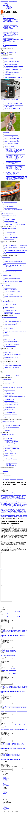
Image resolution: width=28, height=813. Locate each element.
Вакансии (5, 792)
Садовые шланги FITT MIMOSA (13, 168)
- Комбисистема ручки (6, 505)
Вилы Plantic (8, 464)
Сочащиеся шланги (8, 144)
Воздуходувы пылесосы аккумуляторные (13, 69)
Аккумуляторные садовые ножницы (12, 365)
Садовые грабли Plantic (11, 465)
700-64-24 (4, 53)
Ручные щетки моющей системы (11, 427)
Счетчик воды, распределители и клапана (13, 105)
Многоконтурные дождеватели (11, 237)
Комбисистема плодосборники (11, 402)
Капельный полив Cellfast (10, 271)
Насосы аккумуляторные (9, 62)
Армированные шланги (11, 179)
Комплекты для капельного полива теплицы (14, 259)
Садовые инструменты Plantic (6, 805)
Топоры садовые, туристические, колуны (13, 381)
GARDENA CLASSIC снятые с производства (16, 174)
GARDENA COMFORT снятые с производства (16, 176)
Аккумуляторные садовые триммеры (12, 321)
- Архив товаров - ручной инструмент (14, 513)
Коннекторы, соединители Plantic (11, 448)
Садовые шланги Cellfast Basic (12, 152)
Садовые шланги (7, 20)
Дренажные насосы (8, 294)
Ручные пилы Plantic (9, 451)
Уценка (4, 46)
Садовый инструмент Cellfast (10, 414)
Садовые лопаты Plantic (11, 461)
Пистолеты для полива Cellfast (11, 222)
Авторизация (9, 7)
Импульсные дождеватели (10, 234)
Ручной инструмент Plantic (12, 457)
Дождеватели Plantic (8, 455)
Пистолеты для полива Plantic (11, 447)
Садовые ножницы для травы (9, 35)
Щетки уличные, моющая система (12, 425)
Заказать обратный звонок (6, 54)
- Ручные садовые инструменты (12, 510)
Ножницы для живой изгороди (13, 441)
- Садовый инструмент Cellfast (19, 512)
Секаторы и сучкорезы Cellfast (11, 357)
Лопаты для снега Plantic (11, 463)
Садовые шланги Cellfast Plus (12, 158)
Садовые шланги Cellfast (9, 148)
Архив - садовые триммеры (10, 324)
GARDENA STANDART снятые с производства (16, 173)
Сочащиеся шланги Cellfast (12, 162)
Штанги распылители (9, 221)
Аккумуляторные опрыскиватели (11, 71)
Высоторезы (7, 355)
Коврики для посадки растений (11, 404)
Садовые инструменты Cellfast (10, 45)
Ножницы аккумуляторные (10, 67)
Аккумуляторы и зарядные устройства (13, 77)
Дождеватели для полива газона (10, 25)
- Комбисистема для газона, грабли (19, 504)
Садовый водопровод (8, 28)
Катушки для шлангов (9, 204)
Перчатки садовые (8, 409)
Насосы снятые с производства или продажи (14, 297)
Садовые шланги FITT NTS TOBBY (14, 167)
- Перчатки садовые (11, 511)
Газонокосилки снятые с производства (11, 313)
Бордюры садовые (8, 410)
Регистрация (8, 8)
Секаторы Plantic (8, 436)
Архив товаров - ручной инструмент (12, 415)
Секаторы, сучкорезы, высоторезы (10, 34)
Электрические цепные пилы (11, 342)
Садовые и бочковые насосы (10, 289)
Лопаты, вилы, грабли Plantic (10, 460)
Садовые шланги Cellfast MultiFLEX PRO (15, 149)
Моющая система (7, 42)
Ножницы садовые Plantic (10, 440)
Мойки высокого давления (9, 41)
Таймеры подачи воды (9, 248)
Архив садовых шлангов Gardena (11, 172)
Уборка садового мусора (9, 412)
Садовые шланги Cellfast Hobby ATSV (14, 150)
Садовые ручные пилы (9, 339)
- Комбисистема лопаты (16, 508)
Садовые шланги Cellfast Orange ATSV (14, 156)
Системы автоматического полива (10, 26)
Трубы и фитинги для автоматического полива (14, 247)
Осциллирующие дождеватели (11, 230)
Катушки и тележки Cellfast (10, 208)
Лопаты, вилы (7, 383)
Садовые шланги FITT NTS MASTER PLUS (15, 165)
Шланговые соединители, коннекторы (11, 19)
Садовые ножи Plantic (10, 443)
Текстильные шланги (9, 146)
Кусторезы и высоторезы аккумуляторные (13, 66)
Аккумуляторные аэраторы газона (12, 75)
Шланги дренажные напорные (11, 143)
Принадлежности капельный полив (14, 270)
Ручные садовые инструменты (11, 405)
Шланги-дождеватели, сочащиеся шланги (13, 235)
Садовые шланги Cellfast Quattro (13, 159)
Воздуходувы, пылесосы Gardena (11, 375)
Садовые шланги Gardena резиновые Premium (16, 178)
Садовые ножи (7, 359)
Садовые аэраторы (8, 312)
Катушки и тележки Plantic (10, 453)
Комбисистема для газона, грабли (11, 391)
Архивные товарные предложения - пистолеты (14, 224)
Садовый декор (7, 417)
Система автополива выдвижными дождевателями (15, 245)
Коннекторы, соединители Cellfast (12, 108)
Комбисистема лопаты (9, 401)
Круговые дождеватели (9, 232)
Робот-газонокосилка (9, 307)
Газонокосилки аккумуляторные (11, 61)
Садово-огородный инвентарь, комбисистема (13, 39)
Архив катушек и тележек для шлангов (13, 209)
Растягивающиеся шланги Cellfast (13, 161)
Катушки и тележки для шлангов (10, 21)
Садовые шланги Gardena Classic (11, 136)
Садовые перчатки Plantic (11, 459)
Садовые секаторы (8, 352)
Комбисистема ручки (9, 393)
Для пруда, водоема (7, 40)
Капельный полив (7, 27)
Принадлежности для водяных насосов (13, 296)
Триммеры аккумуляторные (10, 64)
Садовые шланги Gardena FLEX (11, 138)
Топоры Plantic (7, 450)
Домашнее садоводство (9, 407)
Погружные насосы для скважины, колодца (14, 292)
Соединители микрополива (12, 267)
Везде (4, 16)
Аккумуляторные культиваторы (11, 72)
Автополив (5, 471)
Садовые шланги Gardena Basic (11, 135)
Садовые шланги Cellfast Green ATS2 (14, 155)
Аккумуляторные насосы (10, 288)
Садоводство (7, 456)
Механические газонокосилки (11, 305)
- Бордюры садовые (21, 511)
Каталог (4, 56)
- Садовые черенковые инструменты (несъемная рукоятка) (13, 506)
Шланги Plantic (7, 445)
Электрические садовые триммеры (12, 319)
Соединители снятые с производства (12, 109)
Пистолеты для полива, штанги (10, 23)
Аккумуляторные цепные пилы (11, 341)
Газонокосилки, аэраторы (8, 31)
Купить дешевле (6, 469)
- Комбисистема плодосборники (12, 508)
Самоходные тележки (9, 74)
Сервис (2, 1)
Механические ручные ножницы (11, 367)
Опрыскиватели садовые (8, 22)
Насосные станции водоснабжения (12, 291)
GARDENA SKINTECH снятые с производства (16, 177)
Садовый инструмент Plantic (9, 43)
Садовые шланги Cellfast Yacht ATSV (14, 157)
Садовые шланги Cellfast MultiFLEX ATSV (15, 154)
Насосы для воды (7, 29)
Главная (5, 477)
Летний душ (7, 430)
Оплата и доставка (13, 1)
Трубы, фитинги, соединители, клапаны (13, 281)
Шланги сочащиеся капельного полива (14, 268)
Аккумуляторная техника (8, 18)
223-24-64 (12, 52)
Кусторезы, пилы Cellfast (9, 346)
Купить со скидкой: (5, 622)
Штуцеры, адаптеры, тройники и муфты (13, 103)
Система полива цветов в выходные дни (13, 261)
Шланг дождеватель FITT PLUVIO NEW (15, 170)
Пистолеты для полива (9, 219)
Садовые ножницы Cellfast (10, 368)
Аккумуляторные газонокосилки (10, 308)
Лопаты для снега (8, 395)
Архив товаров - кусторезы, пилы (12, 344)
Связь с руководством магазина (6, 778)
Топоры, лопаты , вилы (8, 38)
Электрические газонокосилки (11, 304)
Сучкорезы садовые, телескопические (12, 354)
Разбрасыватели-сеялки (9, 390)
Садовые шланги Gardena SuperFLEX (12, 141)
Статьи (4, 791)
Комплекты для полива (9, 217)
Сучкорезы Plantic (8, 438)
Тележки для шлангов (9, 206)
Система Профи (8, 106)
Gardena (3, 491)
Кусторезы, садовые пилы (9, 33)
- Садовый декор (21, 513)
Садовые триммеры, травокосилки (10, 32)
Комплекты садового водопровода (12, 278)
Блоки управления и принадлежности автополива (15, 250)
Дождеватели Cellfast (9, 239)
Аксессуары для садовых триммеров (12, 323)
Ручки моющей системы (9, 428)
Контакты (6, 1)
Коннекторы (6, 101)
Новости (5, 789)
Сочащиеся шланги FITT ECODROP (14, 169)
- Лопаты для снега (16, 505)
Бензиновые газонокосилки (10, 310)
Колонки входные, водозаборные (11, 279)
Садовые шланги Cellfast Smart (12, 151)
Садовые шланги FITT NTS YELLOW (14, 166)
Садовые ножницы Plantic (11, 442)
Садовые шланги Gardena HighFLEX (12, 140)
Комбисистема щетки (9, 399)
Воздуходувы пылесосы (8, 36)
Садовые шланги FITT (9, 163)
